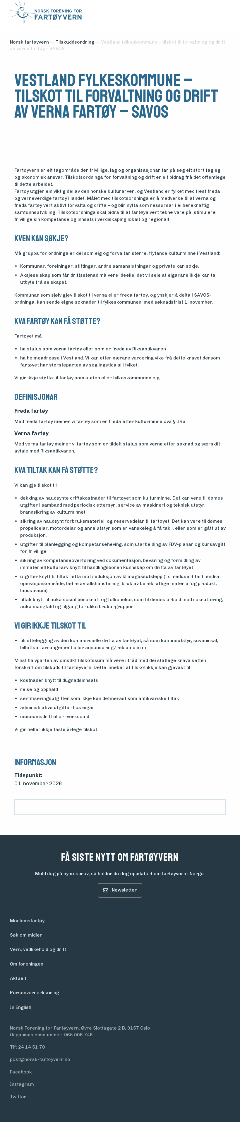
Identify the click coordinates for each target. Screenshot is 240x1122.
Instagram (22, 1084)
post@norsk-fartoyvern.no (40, 1059)
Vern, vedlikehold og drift (38, 949)
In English (20, 1007)
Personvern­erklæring (34, 992)
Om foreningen (26, 964)
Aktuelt (18, 978)
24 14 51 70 (31, 1047)
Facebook (21, 1072)
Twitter (18, 1096)
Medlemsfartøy (27, 920)
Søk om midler (26, 935)
